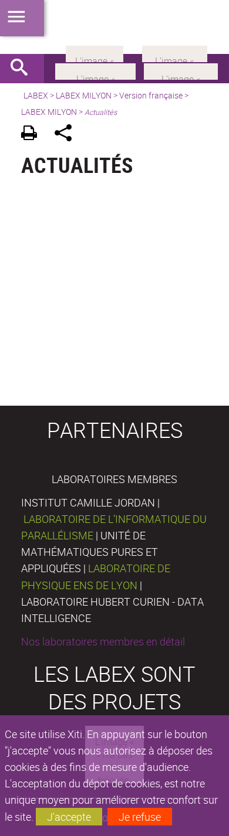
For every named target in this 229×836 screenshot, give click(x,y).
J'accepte (69, 817)
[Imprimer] (33, 134)
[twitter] (174, 53)
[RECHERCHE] (23, 68)
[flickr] (94, 53)
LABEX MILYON (84, 95)
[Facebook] (95, 70)
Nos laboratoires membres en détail (103, 641)
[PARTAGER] (67, 134)
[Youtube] (181, 70)
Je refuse (140, 817)
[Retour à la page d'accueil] (114, 27)
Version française (151, 95)
